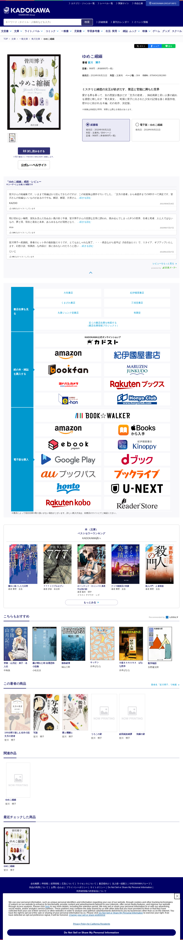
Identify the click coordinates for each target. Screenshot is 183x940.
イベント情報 (141, 22)
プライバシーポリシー (77, 887)
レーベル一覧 (106, 3)
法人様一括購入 (119, 883)
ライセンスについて (86, 883)
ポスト (142, 46)
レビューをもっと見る (163, 263)
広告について (68, 883)
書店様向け (104, 883)
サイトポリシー (97, 887)
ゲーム (156, 31)
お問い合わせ (57, 887)
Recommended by (157, 617)
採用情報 (55, 883)
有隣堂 (137, 312)
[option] (18, 784)
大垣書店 (68, 292)
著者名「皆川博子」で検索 (164, 684)
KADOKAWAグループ (140, 883)
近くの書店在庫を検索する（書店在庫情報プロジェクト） (102, 324)
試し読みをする (36, 151)
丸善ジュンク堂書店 (68, 312)
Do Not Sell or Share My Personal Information (130, 887)
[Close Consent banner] (177, 896)
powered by (156, 268)
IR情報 (45, 883)
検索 (87, 22)
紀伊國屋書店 (137, 292)
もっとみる (90, 602)
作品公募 (138, 3)
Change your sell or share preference (87, 915)
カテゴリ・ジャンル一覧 (83, 3)
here (47, 906)
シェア (156, 46)
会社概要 (35, 883)
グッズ (166, 31)
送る (170, 46)
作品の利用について (38, 887)
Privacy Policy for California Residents (91, 924)
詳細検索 (103, 22)
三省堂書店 (137, 302)
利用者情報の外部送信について (91, 891)
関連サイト (123, 3)
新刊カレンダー (121, 22)
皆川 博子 (94, 62)
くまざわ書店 (68, 302)
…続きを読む (84, 198)
